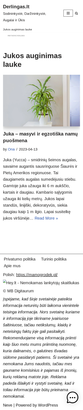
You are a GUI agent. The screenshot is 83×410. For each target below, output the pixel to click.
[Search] (76, 13)
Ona (11, 149)
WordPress (48, 405)
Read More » (46, 218)
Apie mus (12, 266)
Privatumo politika (19, 259)
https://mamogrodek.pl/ (37, 274)
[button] (72, 398)
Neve (7, 405)
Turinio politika (53, 259)
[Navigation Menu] (68, 13)
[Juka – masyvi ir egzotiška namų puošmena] (41, 100)
